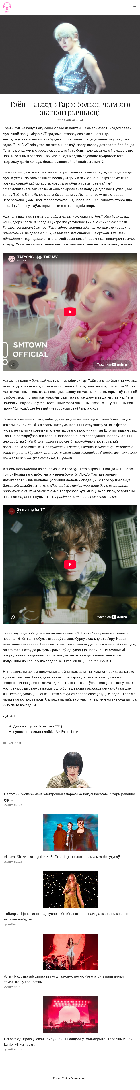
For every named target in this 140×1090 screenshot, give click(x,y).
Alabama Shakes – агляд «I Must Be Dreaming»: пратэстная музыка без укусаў (62, 857)
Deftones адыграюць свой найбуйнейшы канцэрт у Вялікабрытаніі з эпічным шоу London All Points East (68, 1041)
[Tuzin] (7, 7)
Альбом (14, 743)
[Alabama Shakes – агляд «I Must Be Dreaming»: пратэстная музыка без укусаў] (70, 848)
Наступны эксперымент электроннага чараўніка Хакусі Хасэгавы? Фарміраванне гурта (69, 797)
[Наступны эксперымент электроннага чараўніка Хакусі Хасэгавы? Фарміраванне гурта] (70, 785)
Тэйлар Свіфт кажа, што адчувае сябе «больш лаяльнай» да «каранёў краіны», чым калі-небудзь (66, 916)
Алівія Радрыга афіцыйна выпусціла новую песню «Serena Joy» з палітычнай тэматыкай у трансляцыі (64, 979)
